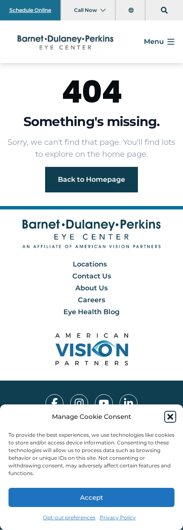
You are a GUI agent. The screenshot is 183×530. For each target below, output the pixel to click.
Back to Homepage (91, 179)
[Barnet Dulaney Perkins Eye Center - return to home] (92, 234)
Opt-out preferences (69, 517)
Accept (91, 497)
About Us (91, 288)
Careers (91, 300)
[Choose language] (132, 10)
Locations (90, 264)
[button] (170, 417)
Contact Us (91, 276)
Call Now (85, 10)
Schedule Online (30, 10)
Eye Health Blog (91, 312)
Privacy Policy (118, 517)
